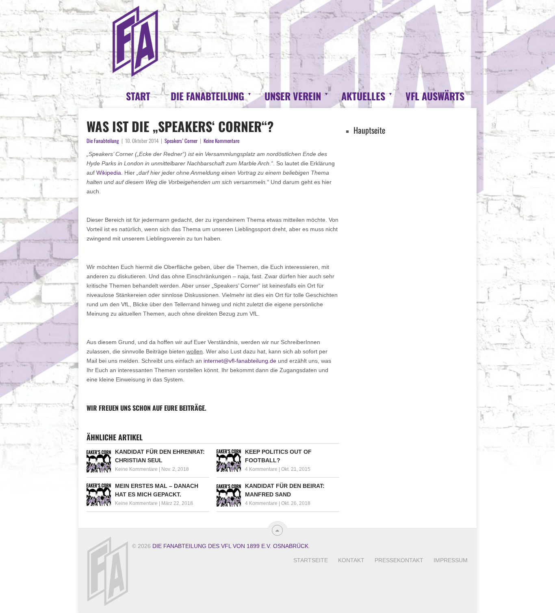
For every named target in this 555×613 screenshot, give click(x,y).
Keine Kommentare (221, 140)
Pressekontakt (399, 560)
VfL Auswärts (434, 96)
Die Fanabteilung (207, 96)
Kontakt (351, 560)
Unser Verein (292, 96)
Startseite (310, 560)
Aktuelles (363, 96)
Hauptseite (369, 130)
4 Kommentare (261, 469)
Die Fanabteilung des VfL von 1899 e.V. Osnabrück (230, 546)
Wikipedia (108, 172)
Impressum (451, 560)
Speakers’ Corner (181, 140)
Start (138, 96)
